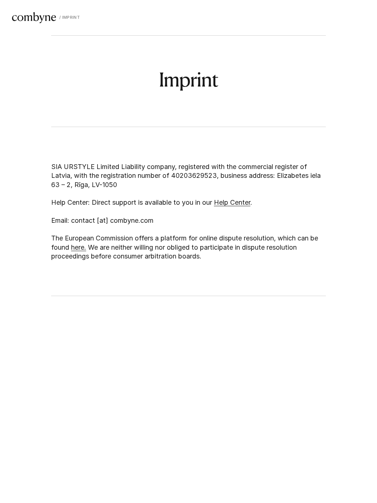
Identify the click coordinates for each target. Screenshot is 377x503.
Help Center (232, 202)
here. (78, 247)
